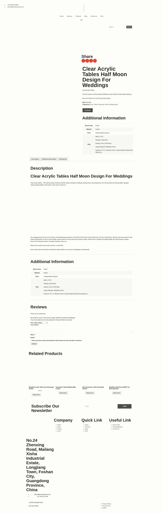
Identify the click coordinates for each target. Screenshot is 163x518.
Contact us (94, 16)
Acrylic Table (93, 104)
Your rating (34, 323)
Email (32, 337)
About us (69, 16)
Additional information (49, 159)
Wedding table (113, 104)
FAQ (101, 16)
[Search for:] (117, 27)
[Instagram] (73, 503)
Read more (36, 394)
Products (78, 16)
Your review (34, 325)
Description (35, 159)
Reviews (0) (62, 159)
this (61, 245)
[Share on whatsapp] (91, 61)
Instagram (77, 249)
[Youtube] (87, 503)
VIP (81, 20)
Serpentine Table (103, 104)
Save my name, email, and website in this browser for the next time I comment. (57, 340)
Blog (85, 16)
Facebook (86, 249)
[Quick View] (30, 394)
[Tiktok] (80, 503)
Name (32, 334)
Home (62, 16)
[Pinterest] (94, 503)
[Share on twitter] (87, 61)
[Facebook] (66, 503)
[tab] (35, 159)
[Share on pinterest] (95, 61)
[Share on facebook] (83, 61)
